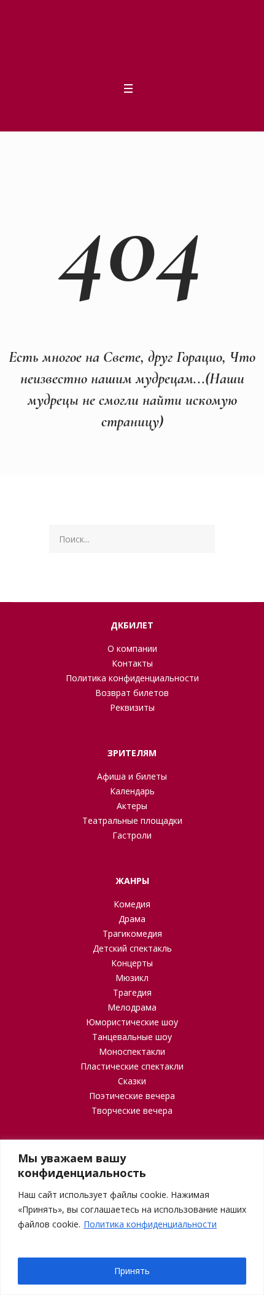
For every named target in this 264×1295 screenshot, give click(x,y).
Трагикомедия (132, 933)
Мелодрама (132, 1007)
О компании (132, 648)
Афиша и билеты (132, 776)
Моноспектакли (132, 1051)
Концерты (132, 963)
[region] (132, 1217)
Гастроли (132, 835)
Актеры (132, 806)
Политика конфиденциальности (150, 1224)
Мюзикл (132, 978)
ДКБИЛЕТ (132, 625)
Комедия (132, 904)
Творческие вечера (132, 1110)
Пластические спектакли (132, 1066)
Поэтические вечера (132, 1095)
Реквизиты (132, 707)
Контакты (132, 663)
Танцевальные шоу (132, 1037)
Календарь (132, 791)
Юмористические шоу (132, 1022)
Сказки (132, 1081)
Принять (132, 1271)
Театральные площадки (132, 820)
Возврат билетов (132, 692)
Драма (132, 919)
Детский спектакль (132, 948)
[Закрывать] (251, 1150)
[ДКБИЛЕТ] (128, 40)
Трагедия (132, 992)
